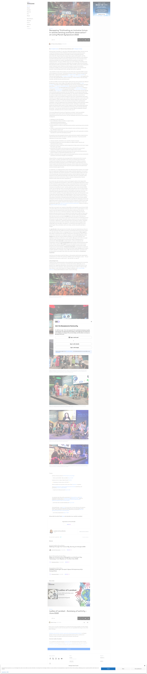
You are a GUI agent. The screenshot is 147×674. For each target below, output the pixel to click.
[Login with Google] (73, 347)
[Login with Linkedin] (73, 344)
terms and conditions (69, 351)
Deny (123, 668)
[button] (144, 665)
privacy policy (58, 352)
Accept (108, 668)
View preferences (138, 668)
